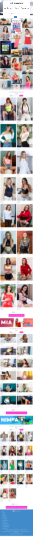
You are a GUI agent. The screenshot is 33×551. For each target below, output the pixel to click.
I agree (16, 16)
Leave (28, 16)
